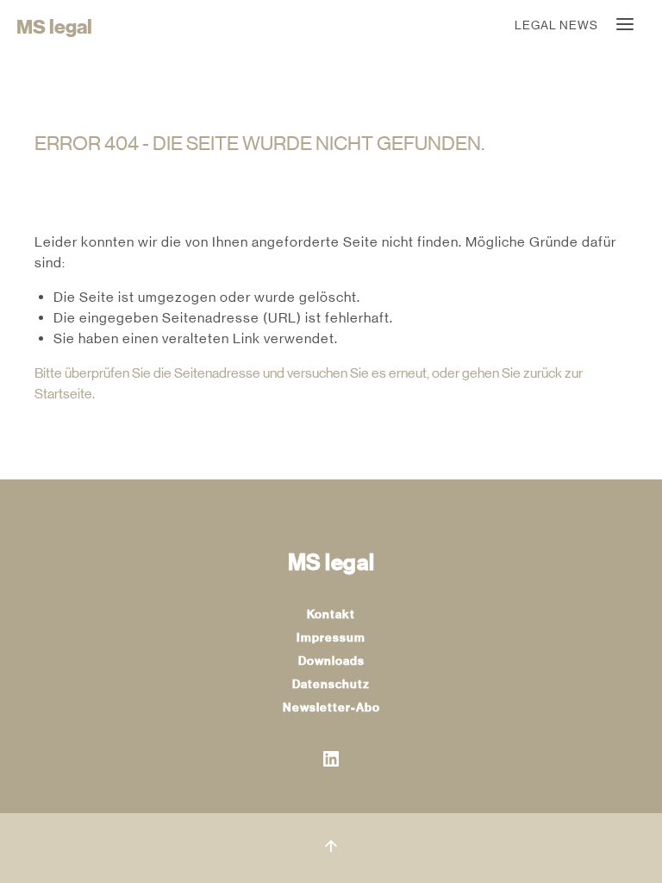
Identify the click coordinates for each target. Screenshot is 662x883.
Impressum (331, 637)
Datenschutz (331, 684)
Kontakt (331, 614)
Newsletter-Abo (331, 707)
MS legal (54, 27)
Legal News (556, 25)
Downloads (331, 661)
